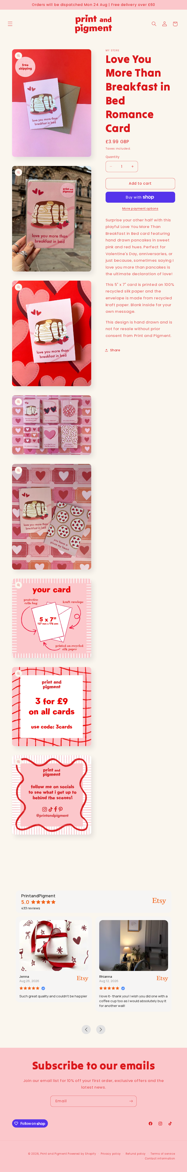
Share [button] (115, 350)
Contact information (160, 1158)
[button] (10, 24)
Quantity (113, 157)
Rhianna (105, 976)
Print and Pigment (53, 1154)
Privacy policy (111, 1154)
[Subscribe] (131, 1101)
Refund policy (136, 1154)
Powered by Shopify (82, 1154)
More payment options (140, 208)
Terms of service (163, 1154)
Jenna (24, 976)
